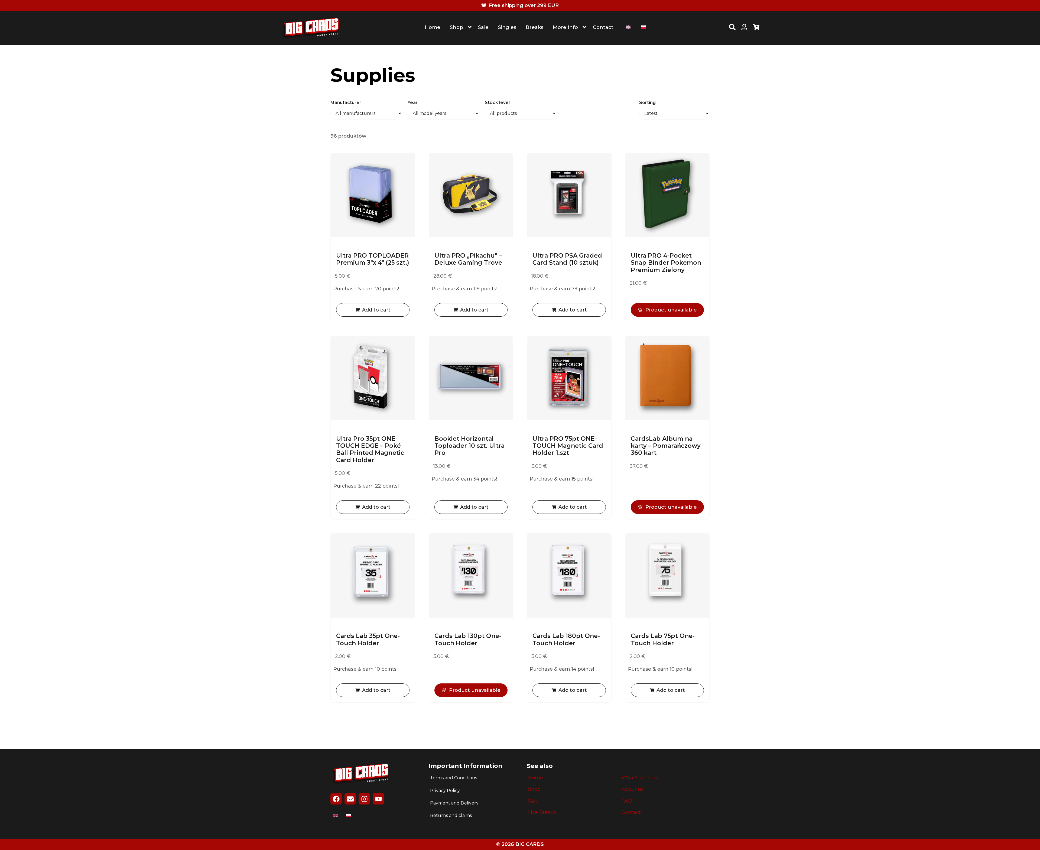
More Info (565, 27)
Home (432, 27)
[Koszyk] (756, 28)
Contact (603, 27)
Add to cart (376, 310)
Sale (483, 27)
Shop (456, 27)
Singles (507, 27)
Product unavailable (671, 310)
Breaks (534, 27)
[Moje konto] (744, 28)
